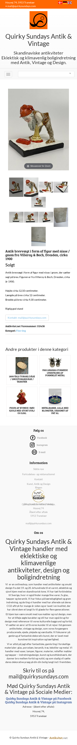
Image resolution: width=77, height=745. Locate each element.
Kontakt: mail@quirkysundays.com (27, 317)
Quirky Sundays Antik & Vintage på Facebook (38, 698)
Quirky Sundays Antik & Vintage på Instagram (38, 702)
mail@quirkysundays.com (21, 6)
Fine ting (21, 330)
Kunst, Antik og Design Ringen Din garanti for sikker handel (38, 494)
